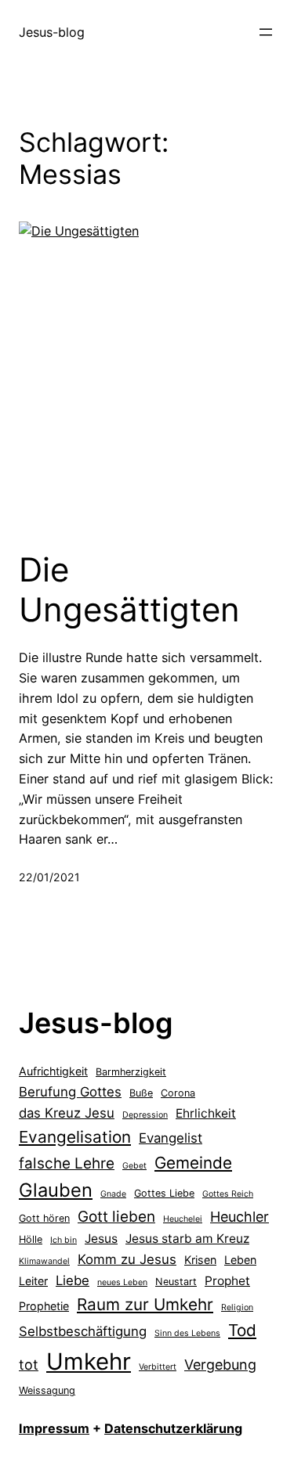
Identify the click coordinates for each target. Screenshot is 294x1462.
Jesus (101, 1238)
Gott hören (44, 1218)
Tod (242, 1330)
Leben (240, 1259)
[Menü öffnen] (265, 32)
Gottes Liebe (164, 1193)
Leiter (33, 1280)
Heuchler (239, 1216)
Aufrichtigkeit (53, 1071)
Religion (237, 1307)
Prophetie (44, 1306)
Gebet (134, 1166)
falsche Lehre (66, 1163)
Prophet (227, 1280)
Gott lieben (116, 1217)
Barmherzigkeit (131, 1072)
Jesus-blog (52, 32)
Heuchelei (182, 1219)
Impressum (54, 1428)
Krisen (200, 1259)
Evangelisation (75, 1137)
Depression (145, 1115)
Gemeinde (193, 1162)
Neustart (176, 1281)
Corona (178, 1093)
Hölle (30, 1239)
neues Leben (122, 1282)
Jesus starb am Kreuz (187, 1238)
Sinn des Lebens (187, 1333)
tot (28, 1364)
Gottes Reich (227, 1194)
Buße (141, 1093)
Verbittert (157, 1367)
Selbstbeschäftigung (83, 1331)
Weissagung (47, 1390)
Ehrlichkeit (206, 1113)
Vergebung (220, 1364)
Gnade (113, 1194)
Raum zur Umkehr (145, 1304)
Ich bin (63, 1240)
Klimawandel (44, 1261)
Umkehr (88, 1361)
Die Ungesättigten (129, 589)
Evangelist (170, 1138)
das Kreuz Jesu (66, 1113)
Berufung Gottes (70, 1092)
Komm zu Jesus (127, 1259)
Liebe (72, 1280)
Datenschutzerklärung (173, 1428)
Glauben (56, 1190)
